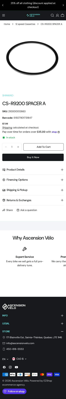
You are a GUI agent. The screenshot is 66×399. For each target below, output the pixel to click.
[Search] (52, 15)
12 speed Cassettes (25, 24)
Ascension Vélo (20, 380)
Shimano (7, 95)
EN (3, 359)
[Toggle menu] (3, 15)
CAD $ (19, 358)
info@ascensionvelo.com (20, 343)
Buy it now (33, 157)
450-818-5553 (15, 349)
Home (7, 24)
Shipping (7, 127)
